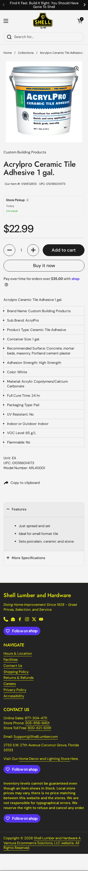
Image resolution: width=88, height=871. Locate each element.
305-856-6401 (37, 723)
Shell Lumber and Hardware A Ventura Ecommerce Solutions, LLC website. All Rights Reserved (42, 843)
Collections (26, 53)
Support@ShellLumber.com (36, 736)
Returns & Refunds (19, 677)
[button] (79, 21)
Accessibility (14, 696)
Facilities (11, 659)
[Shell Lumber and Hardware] (43, 21)
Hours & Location (18, 653)
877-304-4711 (36, 718)
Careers (10, 683)
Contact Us (13, 665)
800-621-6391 (39, 728)
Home (8, 53)
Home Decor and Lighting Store (44, 758)
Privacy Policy (15, 690)
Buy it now (44, 265)
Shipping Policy (16, 671)
